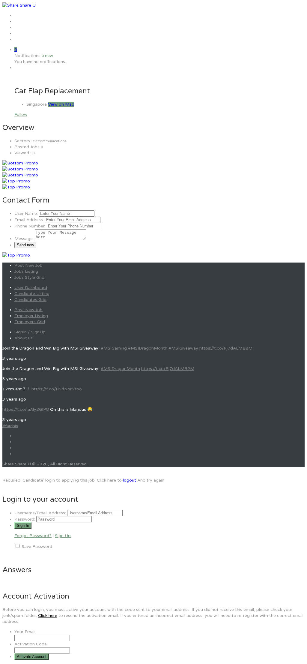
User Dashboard (30, 287)
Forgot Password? (33, 535)
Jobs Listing (26, 271)
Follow (20, 114)
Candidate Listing (31, 293)
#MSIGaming (114, 348)
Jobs (19, 21)
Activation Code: (31, 644)
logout (129, 480)
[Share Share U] (19, 5)
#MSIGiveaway (183, 348)
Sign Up (63, 535)
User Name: (26, 213)
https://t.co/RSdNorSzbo (56, 389)
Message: (24, 238)
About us (23, 338)
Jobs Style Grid (29, 277)
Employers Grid (29, 321)
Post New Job (28, 265)
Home (20, 15)
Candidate (24, 33)
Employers (25, 27)
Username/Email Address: (40, 512)
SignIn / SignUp (30, 332)
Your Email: (25, 631)
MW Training (27, 39)
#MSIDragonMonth (147, 348)
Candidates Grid (30, 299)
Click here (47, 615)
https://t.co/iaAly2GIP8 (25, 409)
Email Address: (29, 219)
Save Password (37, 546)
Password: (24, 519)
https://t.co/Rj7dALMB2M (225, 348)
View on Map (61, 104)
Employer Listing (31, 315)
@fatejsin (10, 426)
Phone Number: (30, 226)
